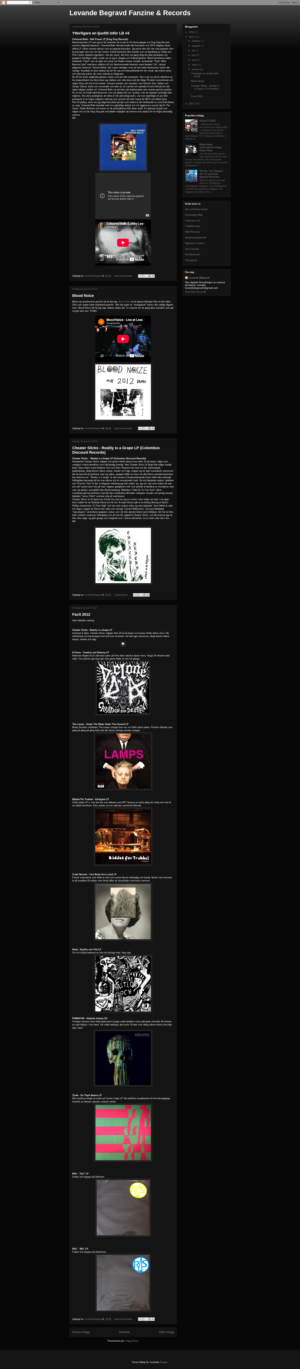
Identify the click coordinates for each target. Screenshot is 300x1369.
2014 (192, 32)
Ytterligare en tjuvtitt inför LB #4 (100, 33)
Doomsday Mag (193, 214)
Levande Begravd (199, 277)
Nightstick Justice (194, 243)
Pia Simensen (192, 254)
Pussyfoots (191, 260)
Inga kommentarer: (124, 276)
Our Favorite (192, 249)
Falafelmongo (192, 226)
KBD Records (192, 231)
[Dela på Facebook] (149, 276)
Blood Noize (83, 295)
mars (195, 64)
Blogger (164, 1362)
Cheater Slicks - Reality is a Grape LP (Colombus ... (205, 88)
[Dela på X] (146, 276)
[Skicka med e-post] (139, 276)
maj (194, 60)
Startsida (124, 1332)
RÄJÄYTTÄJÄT (207, 120)
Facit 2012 (81, 614)
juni (194, 55)
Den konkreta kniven (196, 209)
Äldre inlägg (166, 1332)
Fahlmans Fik (192, 220)
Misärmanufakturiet (195, 237)
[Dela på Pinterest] (153, 276)
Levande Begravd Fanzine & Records (130, 13)
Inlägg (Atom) (132, 1341)
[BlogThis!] (143, 276)
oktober (196, 40)
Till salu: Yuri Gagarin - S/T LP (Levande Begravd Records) (211, 173)
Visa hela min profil (195, 291)
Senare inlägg (81, 1332)
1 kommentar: (121, 595)
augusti (196, 45)
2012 (192, 103)
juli (193, 50)
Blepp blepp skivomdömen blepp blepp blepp (210, 147)
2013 (192, 36)
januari (196, 69)
